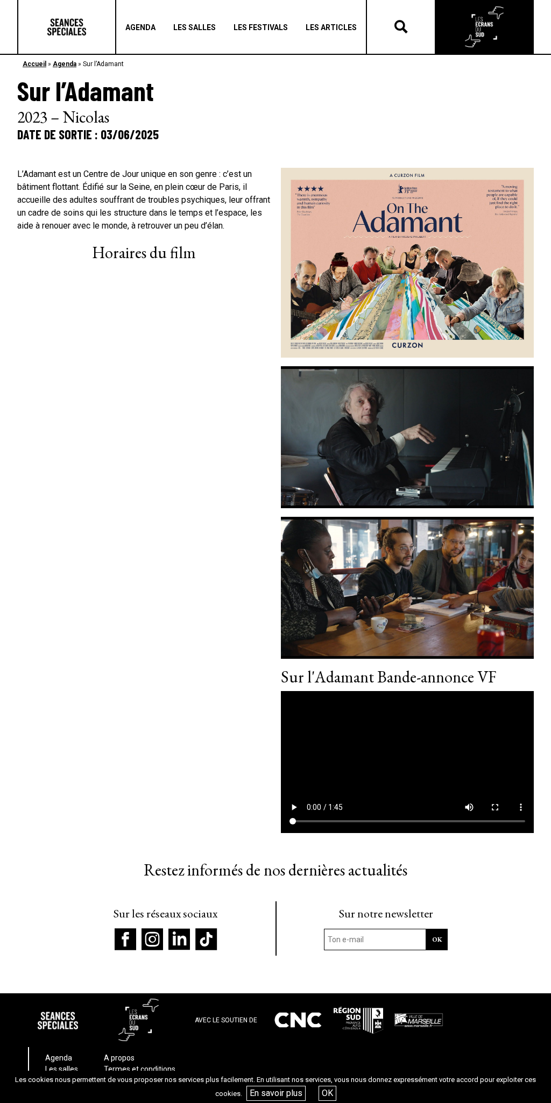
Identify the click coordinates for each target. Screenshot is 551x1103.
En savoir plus (276, 1093)
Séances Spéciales (66, 27)
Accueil (34, 64)
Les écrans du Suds (484, 27)
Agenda (64, 64)
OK (327, 1093)
